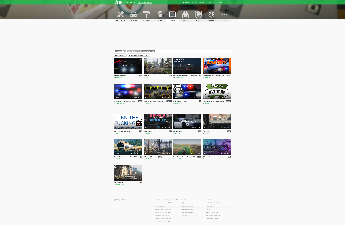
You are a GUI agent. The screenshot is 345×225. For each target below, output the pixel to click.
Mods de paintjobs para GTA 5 (163, 206)
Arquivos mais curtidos (187, 206)
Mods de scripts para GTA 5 (163, 212)
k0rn (117, 133)
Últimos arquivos (185, 200)
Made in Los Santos (120, 201)
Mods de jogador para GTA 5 (163, 215)
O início (120, 55)
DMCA (208, 209)
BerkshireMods (209, 159)
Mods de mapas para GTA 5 (163, 218)
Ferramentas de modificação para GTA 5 (166, 200)
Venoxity (177, 133)
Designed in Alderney (120, 199)
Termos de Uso (210, 206)
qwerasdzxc (178, 103)
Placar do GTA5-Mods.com (188, 215)
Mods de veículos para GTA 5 (163, 203)
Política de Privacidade (212, 203)
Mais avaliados (138, 55)
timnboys (207, 133)
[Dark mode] (226, 2)
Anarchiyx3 (208, 103)
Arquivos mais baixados (187, 209)
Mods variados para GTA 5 (162, 222)
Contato (208, 200)
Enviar (202, 2)
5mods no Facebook (214, 215)
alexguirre (119, 77)
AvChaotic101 (120, 184)
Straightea (148, 103)
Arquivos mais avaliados (187, 212)
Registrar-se (219, 2)
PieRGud (148, 77)
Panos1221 (178, 159)
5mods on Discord (213, 218)
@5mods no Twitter (213, 212)
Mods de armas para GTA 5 (163, 209)
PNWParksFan (179, 77)
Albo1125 (207, 77)
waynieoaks (148, 133)
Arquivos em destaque (187, 203)
